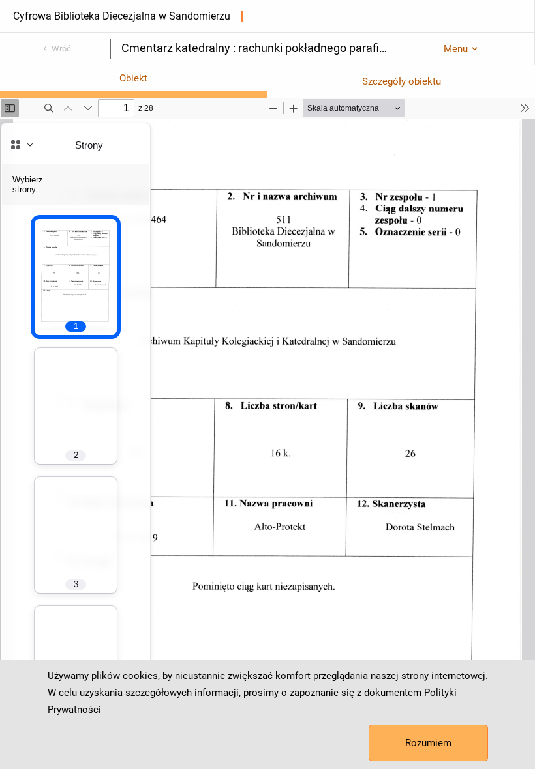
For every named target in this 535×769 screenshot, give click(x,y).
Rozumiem (428, 743)
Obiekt (133, 78)
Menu (456, 49)
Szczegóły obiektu (401, 81)
